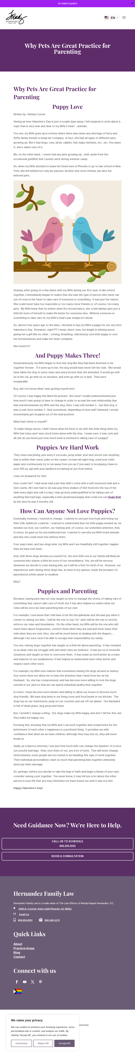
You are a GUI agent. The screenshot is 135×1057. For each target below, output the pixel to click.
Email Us (24, 914)
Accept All (64, 1043)
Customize (21, 1043)
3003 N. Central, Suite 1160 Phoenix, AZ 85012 (45, 909)
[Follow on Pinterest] (40, 982)
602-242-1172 (52, 920)
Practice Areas (24, 948)
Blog (17, 952)
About (18, 944)
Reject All (43, 1043)
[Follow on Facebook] (17, 982)
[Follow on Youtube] (24, 982)
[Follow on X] (32, 982)
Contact (19, 957)
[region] (43, 1032)
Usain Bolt (114, 497)
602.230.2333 (25, 920)
